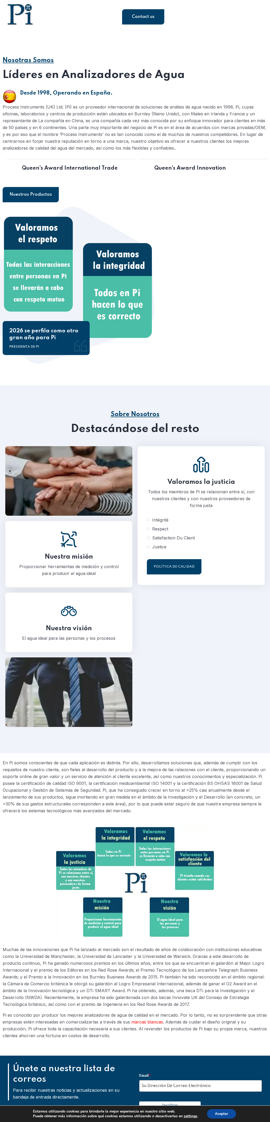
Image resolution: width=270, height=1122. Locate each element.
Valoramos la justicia (201, 482)
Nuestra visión (69, 628)
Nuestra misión (69, 557)
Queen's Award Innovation (190, 168)
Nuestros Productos (30, 194)
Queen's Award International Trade (70, 168)
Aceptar (221, 1113)
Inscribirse (170, 1105)
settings (190, 1116)
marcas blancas (147, 1022)
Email (145, 1075)
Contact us (143, 16)
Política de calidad (174, 566)
